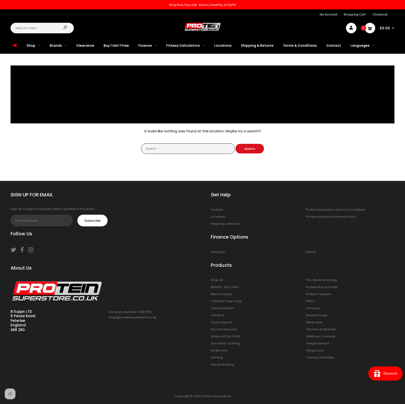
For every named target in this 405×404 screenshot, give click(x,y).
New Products (221, 294)
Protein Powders (318, 294)
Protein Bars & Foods (322, 287)
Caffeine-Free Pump (226, 301)
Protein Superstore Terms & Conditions (335, 209)
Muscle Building (222, 364)
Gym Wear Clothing (225, 343)
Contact (217, 209)
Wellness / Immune (320, 336)
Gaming (217, 357)
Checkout (380, 14)
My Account (328, 14)
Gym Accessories (224, 329)
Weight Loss (315, 350)
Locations (218, 216)
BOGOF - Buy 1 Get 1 (225, 287)
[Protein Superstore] (202, 30)
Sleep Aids (314, 322)
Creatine (217, 315)
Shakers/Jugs (316, 315)
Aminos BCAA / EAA (225, 336)
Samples (313, 308)
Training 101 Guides (320, 357)
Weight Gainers (318, 343)
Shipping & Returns (225, 223)
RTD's (310, 301)
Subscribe (92, 220)
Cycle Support (221, 322)
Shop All (217, 280)
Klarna (311, 252)
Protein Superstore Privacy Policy (331, 216)
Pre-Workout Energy (321, 280)
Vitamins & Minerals (321, 329)
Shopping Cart (355, 14)
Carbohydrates (222, 308)
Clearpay (218, 252)
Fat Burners (219, 350)
